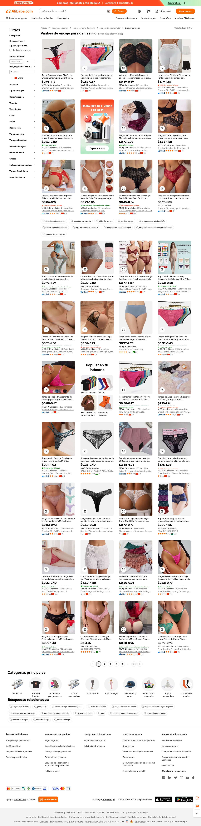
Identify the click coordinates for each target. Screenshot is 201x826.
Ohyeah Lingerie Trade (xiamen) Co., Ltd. (58, 210)
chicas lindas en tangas (156, 713)
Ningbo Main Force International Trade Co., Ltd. (174, 291)
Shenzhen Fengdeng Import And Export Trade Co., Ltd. (174, 412)
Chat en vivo (128, 746)
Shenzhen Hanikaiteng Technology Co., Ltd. (174, 591)
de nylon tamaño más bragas (119, 228)
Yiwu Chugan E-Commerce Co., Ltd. (58, 150)
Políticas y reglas (52, 771)
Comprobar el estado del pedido (176, 751)
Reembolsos (128, 757)
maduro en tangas (20, 720)
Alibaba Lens (20, 799)
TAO (123, 812)
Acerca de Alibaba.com (17, 734)
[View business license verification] (127, 821)
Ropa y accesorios (60, 28)
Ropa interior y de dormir (84, 28)
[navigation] (22, 346)
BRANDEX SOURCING (168, 531)
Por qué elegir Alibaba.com (18, 740)
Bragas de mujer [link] (132, 28)
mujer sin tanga (63, 720)
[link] (197, 798)
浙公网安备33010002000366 (148, 821)
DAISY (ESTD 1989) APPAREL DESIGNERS (97, 471)
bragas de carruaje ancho (125, 707)
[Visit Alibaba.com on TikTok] (193, 777)
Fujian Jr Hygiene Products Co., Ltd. (135, 471)
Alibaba (44, 28)
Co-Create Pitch (13, 746)
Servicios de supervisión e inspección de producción (57, 764)
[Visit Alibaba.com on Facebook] (164, 777)
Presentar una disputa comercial (138, 751)
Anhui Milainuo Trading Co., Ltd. (133, 150)
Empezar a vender (170, 746)
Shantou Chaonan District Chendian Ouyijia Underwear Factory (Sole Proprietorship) (135, 88)
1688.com (70, 812)
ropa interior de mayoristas (86, 228)
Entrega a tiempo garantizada (58, 751)
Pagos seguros (51, 740)
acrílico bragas (127, 221)
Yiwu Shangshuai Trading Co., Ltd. (95, 591)
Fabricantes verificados (94, 740)
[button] (109, 11)
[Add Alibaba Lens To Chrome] (48, 799)
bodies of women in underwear (125, 713)
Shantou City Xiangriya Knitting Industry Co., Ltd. (174, 208)
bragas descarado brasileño (153, 221)
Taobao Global (112, 812)
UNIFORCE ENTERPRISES (131, 349)
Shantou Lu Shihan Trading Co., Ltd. (58, 88)
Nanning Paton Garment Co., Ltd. (57, 473)
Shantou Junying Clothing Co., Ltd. (173, 148)
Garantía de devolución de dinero (60, 746)
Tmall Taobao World (86, 812)
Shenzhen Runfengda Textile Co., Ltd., (174, 649)
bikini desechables (98, 707)
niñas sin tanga (42, 720)
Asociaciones (168, 765)
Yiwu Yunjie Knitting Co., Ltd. (170, 352)
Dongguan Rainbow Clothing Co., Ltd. (97, 289)
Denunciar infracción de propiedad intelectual (139, 764)
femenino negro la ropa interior (57, 713)
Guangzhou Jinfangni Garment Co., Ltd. (58, 651)
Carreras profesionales (16, 757)
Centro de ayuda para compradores (139, 740)
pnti (102, 713)
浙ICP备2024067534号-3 (175, 821)
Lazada (100, 812)
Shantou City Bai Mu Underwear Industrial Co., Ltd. (174, 90)
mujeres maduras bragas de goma (158, 707)
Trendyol (132, 812)
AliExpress (58, 812)
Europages (143, 812)
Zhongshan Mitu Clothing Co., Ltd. (57, 352)
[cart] (149, 11)
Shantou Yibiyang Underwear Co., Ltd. (58, 409)
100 (134, 664)
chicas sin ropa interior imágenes (68, 707)
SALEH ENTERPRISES (90, 649)
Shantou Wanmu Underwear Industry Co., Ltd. (97, 88)
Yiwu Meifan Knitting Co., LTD (55, 291)
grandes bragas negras (55, 234)
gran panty (41, 707)
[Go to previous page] (92, 664)
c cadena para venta (82, 221)
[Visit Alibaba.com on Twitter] (175, 777)
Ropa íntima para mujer (110, 28)
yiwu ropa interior (85, 713)
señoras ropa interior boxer (24, 713)
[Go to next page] (140, 664)
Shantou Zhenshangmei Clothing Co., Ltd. (135, 591)
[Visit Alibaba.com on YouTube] (187, 777)
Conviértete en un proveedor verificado (175, 758)
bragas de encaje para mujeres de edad (155, 228)
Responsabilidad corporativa (19, 751)
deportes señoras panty (55, 221)
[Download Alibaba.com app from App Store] (163, 799)
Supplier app (109, 799)
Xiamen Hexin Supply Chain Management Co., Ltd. (135, 289)
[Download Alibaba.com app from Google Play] (185, 799)
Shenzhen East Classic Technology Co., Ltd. (174, 473)
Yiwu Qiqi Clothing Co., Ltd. (92, 210)
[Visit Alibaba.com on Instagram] (181, 777)
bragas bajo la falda (21, 707)
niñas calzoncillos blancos (56, 228)
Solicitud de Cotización (94, 746)
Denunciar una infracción (134, 771)
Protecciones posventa (55, 757)
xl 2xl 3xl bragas (105, 221)
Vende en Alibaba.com (172, 740)
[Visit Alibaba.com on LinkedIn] (169, 777)
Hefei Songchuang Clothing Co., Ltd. (135, 210)
